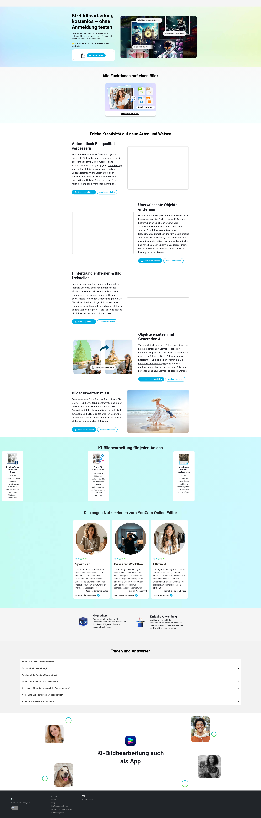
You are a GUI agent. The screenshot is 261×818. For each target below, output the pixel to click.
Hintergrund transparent (84, 295)
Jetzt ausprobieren (85, 192)
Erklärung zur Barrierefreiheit (61, 809)
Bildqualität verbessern (85, 595)
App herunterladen (107, 192)
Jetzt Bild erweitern (86, 430)
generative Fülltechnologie (152, 363)
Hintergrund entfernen (124, 595)
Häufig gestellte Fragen (59, 806)
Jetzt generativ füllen (153, 379)
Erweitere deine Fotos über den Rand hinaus (94, 399)
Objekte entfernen (161, 595)
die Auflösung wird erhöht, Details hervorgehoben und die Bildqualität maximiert (97, 169)
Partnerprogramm (57, 813)
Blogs (53, 803)
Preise (53, 800)
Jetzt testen (130, 97)
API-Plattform (87, 800)
